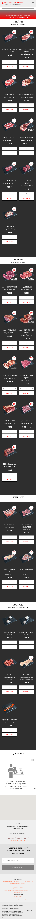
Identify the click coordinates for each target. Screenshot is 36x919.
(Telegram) (22, 840)
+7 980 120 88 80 (21, 837)
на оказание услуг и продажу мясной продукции (18, 899)
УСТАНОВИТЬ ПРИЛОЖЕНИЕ (18, 17)
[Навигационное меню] (33, 3)
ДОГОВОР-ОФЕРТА (18, 888)
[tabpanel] (18, 142)
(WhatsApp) (14, 840)
